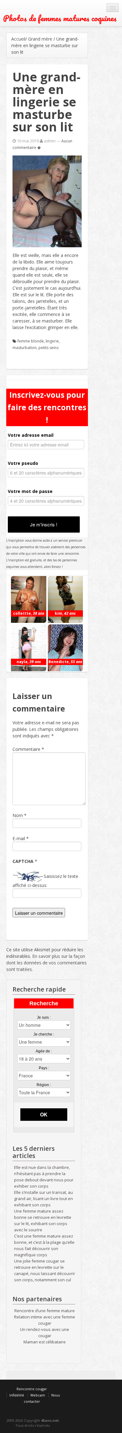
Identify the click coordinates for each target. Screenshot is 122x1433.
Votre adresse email (30, 435)
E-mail (19, 838)
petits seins (48, 347)
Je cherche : (43, 1034)
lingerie (52, 341)
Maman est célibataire (44, 1342)
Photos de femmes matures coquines (60, 18)
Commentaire (28, 749)
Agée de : (44, 1051)
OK (44, 1114)
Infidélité (16, 1395)
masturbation (25, 347)
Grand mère (40, 39)
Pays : (44, 1068)
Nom (18, 815)
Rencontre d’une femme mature (44, 1310)
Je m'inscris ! (43, 524)
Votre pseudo (23, 463)
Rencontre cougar (32, 1388)
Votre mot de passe (30, 491)
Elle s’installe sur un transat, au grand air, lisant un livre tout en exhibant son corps (43, 1198)
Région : (44, 1085)
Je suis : (44, 1017)
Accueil (18, 39)
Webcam (37, 1395)
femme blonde (31, 341)
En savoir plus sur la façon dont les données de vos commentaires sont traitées (46, 962)
